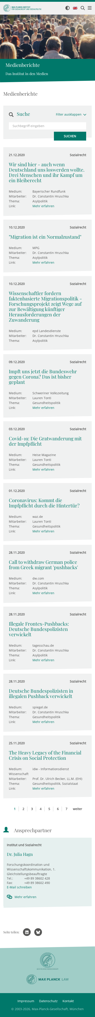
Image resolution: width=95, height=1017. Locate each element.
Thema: (14, 201)
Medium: (15, 191)
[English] (75, 8)
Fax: (10, 883)
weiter (77, 809)
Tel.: (10, 878)
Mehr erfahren (43, 206)
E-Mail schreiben (19, 887)
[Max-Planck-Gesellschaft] (47, 961)
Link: (12, 206)
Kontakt (68, 1001)
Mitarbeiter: (18, 196)
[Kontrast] (67, 8)
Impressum (25, 1001)
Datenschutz (48, 1001)
